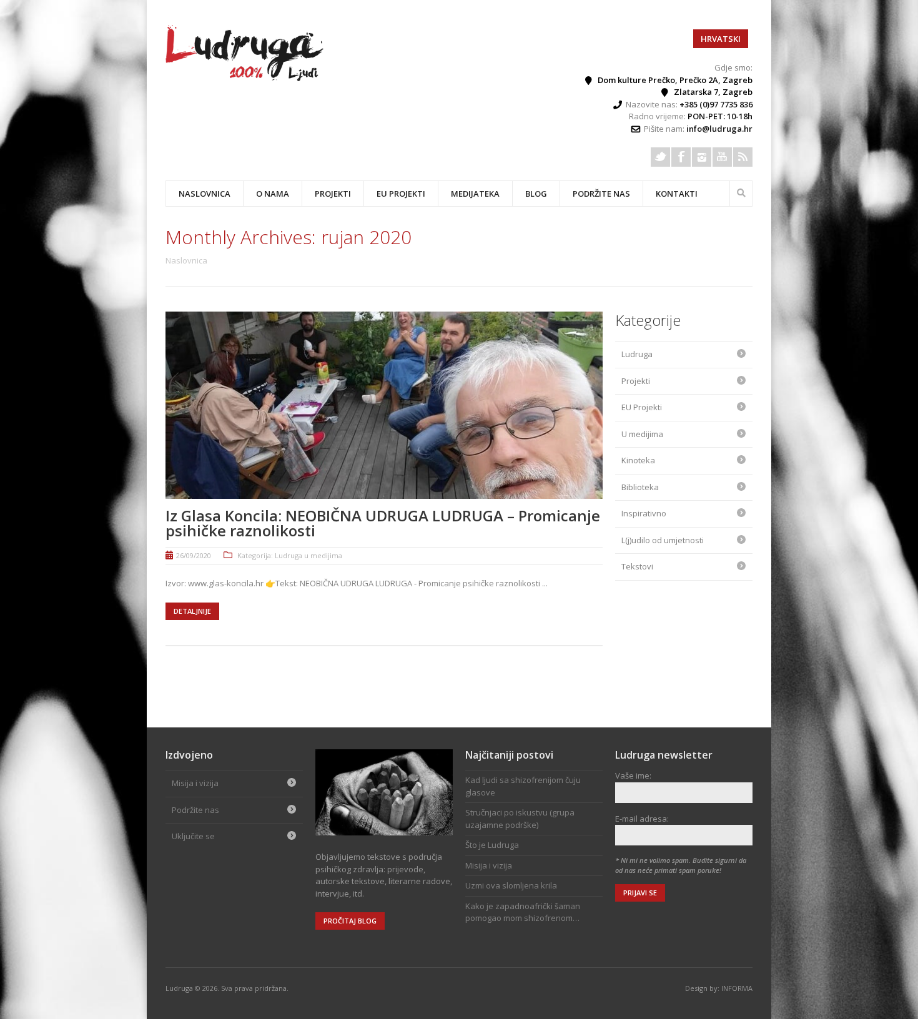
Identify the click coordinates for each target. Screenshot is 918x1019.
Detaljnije (192, 611)
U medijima (642, 434)
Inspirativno (643, 513)
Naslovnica (204, 193)
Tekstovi (637, 566)
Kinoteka (638, 460)
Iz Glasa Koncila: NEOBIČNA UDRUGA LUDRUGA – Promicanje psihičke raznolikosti (382, 523)
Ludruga (637, 354)
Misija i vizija (195, 783)
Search (741, 191)
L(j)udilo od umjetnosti (662, 540)
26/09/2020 (193, 555)
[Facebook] (681, 157)
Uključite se (193, 836)
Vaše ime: (633, 775)
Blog (536, 193)
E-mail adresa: (642, 818)
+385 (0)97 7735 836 (716, 104)
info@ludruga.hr (719, 128)
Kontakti (677, 193)
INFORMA (737, 988)
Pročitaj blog (350, 920)
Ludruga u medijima (308, 555)
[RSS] (743, 157)
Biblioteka (640, 487)
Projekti (635, 380)
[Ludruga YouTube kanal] (722, 157)
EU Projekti (401, 193)
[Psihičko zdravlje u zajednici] (245, 78)
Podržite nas (601, 193)
